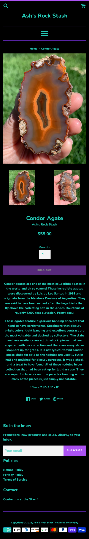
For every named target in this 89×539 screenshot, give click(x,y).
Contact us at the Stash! (20, 499)
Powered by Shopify (66, 522)
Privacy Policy (13, 475)
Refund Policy (13, 470)
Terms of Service (15, 480)
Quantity (44, 247)
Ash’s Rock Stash (44, 15)
